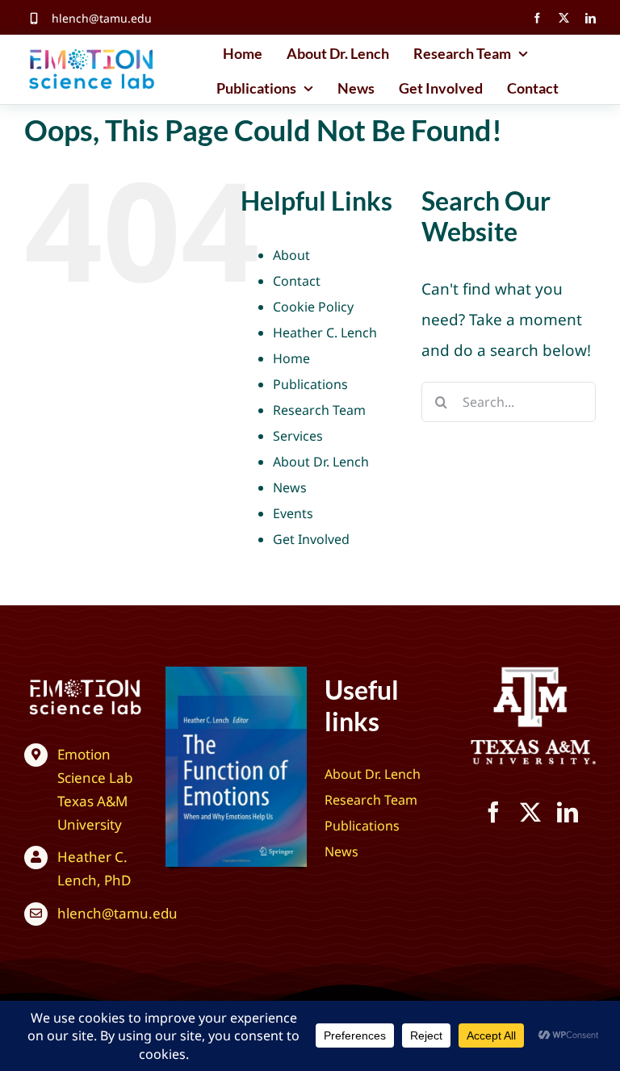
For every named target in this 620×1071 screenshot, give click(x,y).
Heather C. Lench (325, 332)
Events (293, 513)
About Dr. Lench (321, 462)
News (290, 487)
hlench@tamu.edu (102, 18)
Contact (296, 281)
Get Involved (311, 539)
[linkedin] (590, 18)
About (291, 255)
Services (298, 436)
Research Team (319, 410)
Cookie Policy (313, 307)
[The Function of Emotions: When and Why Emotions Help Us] (236, 673)
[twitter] (564, 18)
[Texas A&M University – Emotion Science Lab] (85, 681)
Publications (310, 384)
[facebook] (537, 18)
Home (291, 358)
